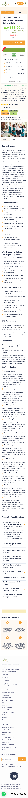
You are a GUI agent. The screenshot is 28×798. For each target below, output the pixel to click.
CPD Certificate (19, 327)
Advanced (21, 66)
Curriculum (13, 139)
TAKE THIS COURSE (14, 42)
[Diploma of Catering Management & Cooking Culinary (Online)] (14, 129)
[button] (3, 794)
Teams (20, 12)
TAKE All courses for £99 (14, 50)
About (4, 139)
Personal (7, 12)
